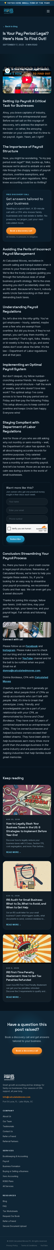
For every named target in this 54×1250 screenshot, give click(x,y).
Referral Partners (10, 1141)
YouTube (27, 658)
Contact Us (8, 1131)
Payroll (6, 1161)
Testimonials (8, 1126)
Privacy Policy (12, 1245)
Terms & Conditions (29, 1245)
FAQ (5, 1206)
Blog (5, 1201)
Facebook (32, 646)
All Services (8, 1186)
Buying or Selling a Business (15, 1171)
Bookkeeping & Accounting (15, 1156)
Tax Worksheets (10, 1211)
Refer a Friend (9, 1136)
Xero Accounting (10, 1176)
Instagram (9, 650)
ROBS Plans (8, 1181)
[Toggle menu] (48, 11)
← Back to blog (10, 26)
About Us (7, 1116)
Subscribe (15, 539)
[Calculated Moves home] (8, 11)
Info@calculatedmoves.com (16, 1097)
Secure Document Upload (14, 1226)
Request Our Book (11, 1216)
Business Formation (11, 1166)
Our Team (7, 1121)
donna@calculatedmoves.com (21, 670)
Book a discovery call (21, 231)
